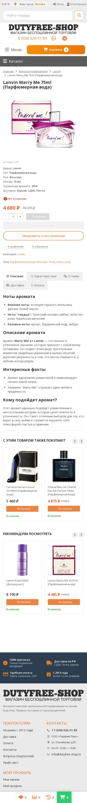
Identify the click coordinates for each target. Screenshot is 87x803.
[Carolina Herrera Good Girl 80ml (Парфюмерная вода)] (22, 467)
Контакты (10, 750)
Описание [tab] (16, 276)
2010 (59, 262)
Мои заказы (11, 779)
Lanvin (21, 254)
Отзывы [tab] (73, 276)
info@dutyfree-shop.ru (66, 754)
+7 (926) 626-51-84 (64, 730)
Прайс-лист (11, 762)
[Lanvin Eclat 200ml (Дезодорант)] (22, 560)
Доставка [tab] (17, 285)
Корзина (58, 49)
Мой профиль (12, 786)
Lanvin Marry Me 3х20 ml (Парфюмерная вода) (63, 582)
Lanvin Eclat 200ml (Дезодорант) (17, 582)
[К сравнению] (30, 515)
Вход (60, 4)
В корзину (23, 509)
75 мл (51, 262)
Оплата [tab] (39, 285)
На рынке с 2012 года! (18, 730)
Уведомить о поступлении (43, 236)
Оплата (8, 743)
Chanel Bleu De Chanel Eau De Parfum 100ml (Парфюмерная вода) (62, 490)
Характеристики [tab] (45, 276)
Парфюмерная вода (22, 262)
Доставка (9, 737)
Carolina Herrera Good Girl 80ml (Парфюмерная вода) (21, 490)
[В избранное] (36, 515)
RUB (4, 4)
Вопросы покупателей (18, 756)
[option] (22, 484)
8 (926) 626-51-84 (32, 38)
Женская (41, 262)
